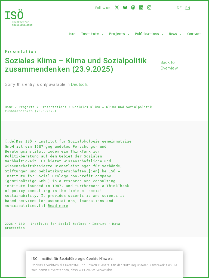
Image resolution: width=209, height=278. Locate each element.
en (187, 8)
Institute (91, 34)
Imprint (99, 224)
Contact (194, 34)
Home (72, 34)
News (174, 34)
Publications (148, 34)
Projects (118, 34)
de (179, 8)
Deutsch (79, 84)
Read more (58, 206)
